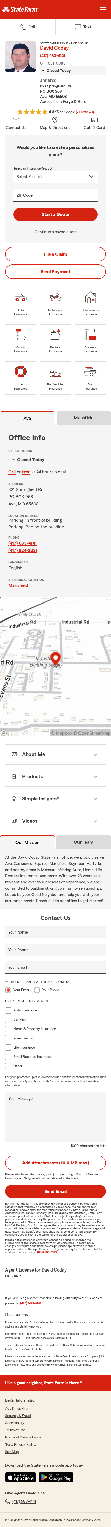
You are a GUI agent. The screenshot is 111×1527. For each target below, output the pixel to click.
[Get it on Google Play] (56, 1477)
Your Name (18, 932)
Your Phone (18, 950)
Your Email (17, 967)
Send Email (55, 1191)
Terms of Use (15, 1430)
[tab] (27, 419)
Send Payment (55, 271)
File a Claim (55, 254)
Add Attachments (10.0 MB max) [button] (55, 1163)
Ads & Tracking (16, 1408)
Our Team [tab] (83, 842)
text (26, 472)
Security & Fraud (18, 1416)
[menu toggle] (103, 9)
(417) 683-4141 (52, 56)
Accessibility (14, 1423)
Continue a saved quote (56, 232)
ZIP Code (25, 195)
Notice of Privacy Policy (23, 1437)
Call (12, 472)
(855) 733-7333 (47, 1252)
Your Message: (21, 1099)
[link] (28, 9)
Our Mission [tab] (27, 842)
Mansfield (18, 585)
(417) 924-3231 (22, 550)
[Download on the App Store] (20, 1477)
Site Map (12, 1452)
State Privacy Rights (20, 1444)
